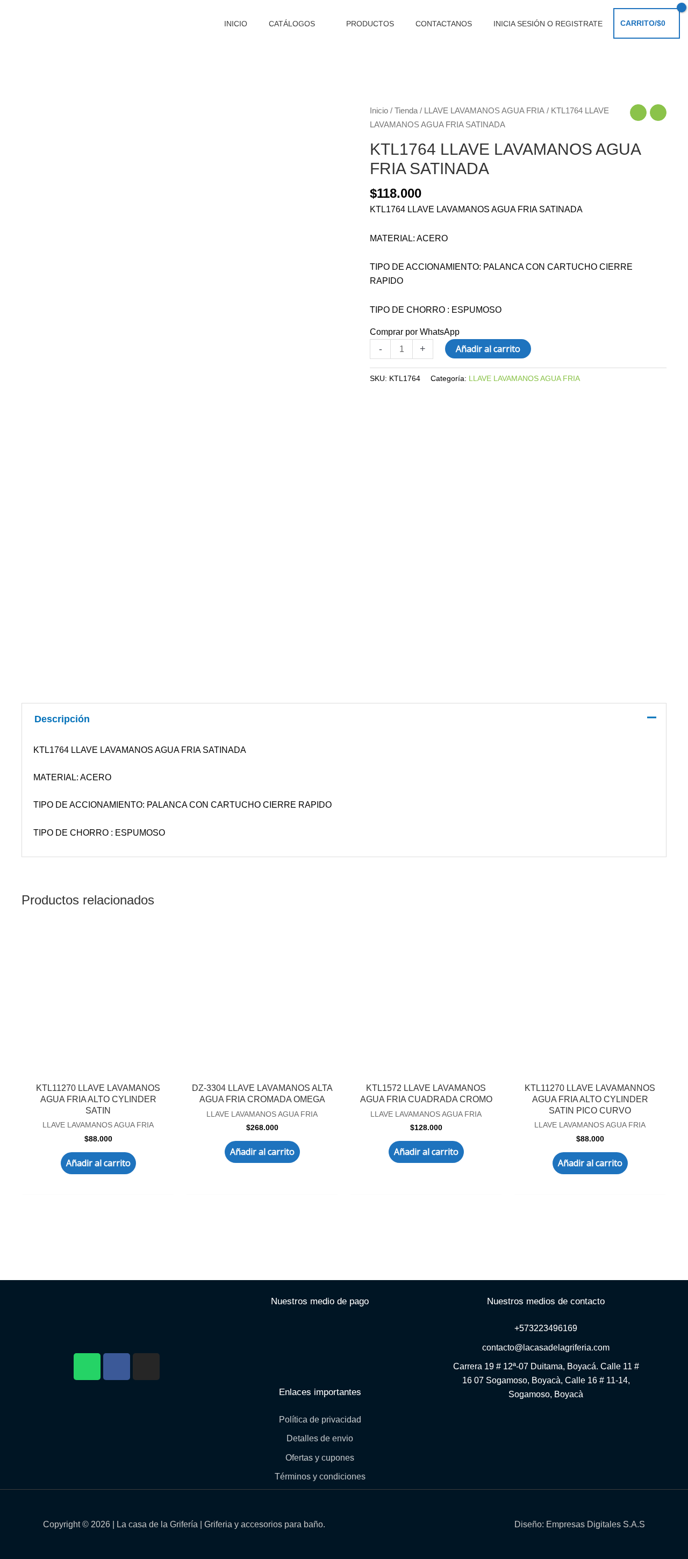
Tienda (406, 110)
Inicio (379, 110)
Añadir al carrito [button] (98, 1163)
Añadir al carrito (488, 349)
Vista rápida (98, 1060)
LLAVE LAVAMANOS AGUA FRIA (484, 110)
